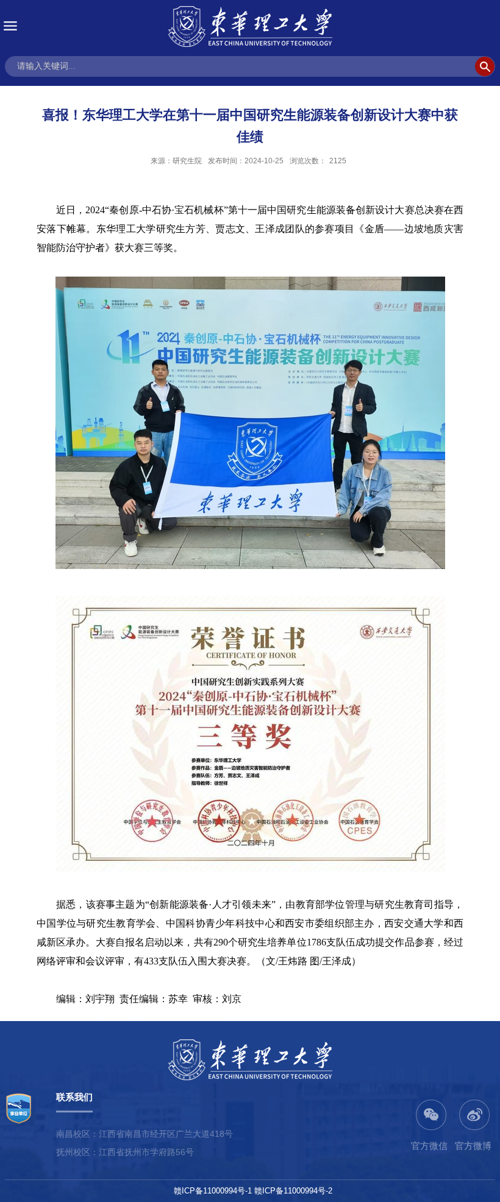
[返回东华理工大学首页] (250, 26)
